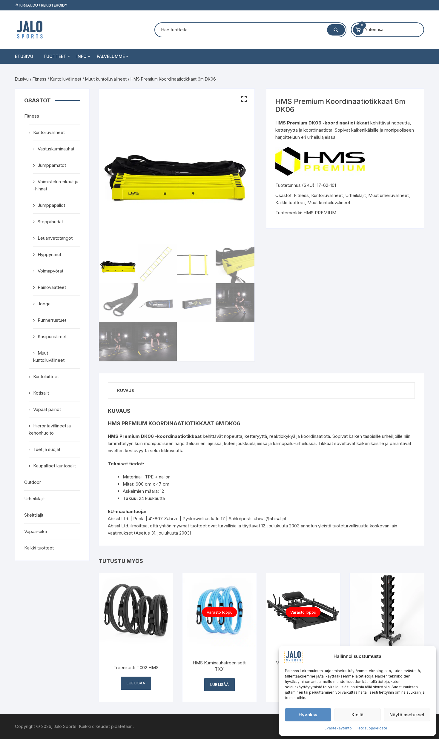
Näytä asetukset (406, 715)
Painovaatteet (52, 287)
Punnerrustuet (52, 320)
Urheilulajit (355, 195)
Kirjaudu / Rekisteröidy (43, 5)
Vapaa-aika (35, 531)
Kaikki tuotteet (290, 202)
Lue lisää (136, 683)
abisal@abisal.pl (270, 518)
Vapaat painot (47, 409)
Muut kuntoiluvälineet (106, 78)
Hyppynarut (49, 254)
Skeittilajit (33, 515)
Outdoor (32, 482)
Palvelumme (111, 56)
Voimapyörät (50, 271)
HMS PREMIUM (319, 212)
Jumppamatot (52, 165)
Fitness (39, 78)
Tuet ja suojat (46, 449)
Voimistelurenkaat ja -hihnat (55, 185)
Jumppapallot (51, 205)
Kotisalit (41, 393)
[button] (244, 99)
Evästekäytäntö (338, 728)
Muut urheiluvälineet (388, 195)
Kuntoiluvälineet (65, 78)
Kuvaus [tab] (125, 390)
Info (81, 56)
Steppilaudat (50, 221)
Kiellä (357, 715)
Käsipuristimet (52, 336)
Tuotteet (54, 56)
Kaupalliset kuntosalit (54, 466)
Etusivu (24, 56)
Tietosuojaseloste (371, 728)
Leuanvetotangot (55, 238)
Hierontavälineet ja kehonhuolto (50, 429)
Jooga (44, 304)
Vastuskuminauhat (56, 149)
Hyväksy (308, 715)
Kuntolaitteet (46, 376)
